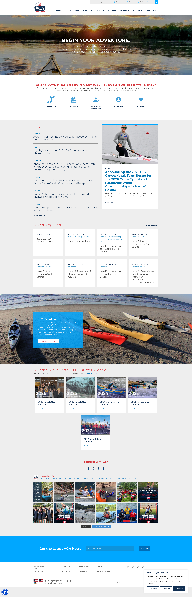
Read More (42, 409)
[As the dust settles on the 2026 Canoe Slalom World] (44, 513)
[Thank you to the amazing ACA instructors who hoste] (128, 492)
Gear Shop (119, 2)
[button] (156, 2)
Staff (141, 2)
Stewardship (84, 566)
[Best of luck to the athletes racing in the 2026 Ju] (148, 513)
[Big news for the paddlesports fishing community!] (106, 513)
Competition (73, 10)
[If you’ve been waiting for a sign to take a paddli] (106, 492)
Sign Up (144, 548)
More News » (39, 215)
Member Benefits (48, 341)
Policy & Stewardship (106, 10)
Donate (131, 2)
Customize (153, 589)
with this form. (92, 373)
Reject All (166, 589)
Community (58, 10)
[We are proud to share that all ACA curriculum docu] (44, 492)
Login (151, 2)
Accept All (179, 589)
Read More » (110, 203)
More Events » (152, 225)
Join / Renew (152, 10)
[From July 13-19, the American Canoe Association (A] (86, 513)
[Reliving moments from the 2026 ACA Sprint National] (86, 492)
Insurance (124, 10)
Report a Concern (103, 571)
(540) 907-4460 (38, 571)
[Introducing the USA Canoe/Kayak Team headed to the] (148, 492)
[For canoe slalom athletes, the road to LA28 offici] (64, 513)
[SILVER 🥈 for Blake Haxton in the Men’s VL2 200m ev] (128, 513)
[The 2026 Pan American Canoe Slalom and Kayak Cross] (64, 492)
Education (87, 10)
